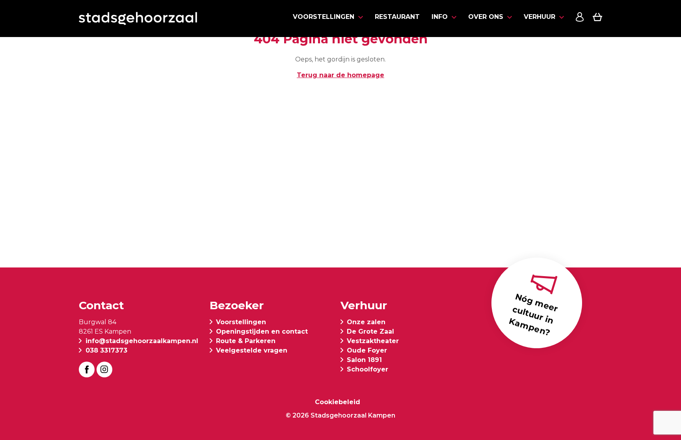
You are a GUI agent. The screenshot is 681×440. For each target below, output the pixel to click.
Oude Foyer (367, 350)
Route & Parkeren (245, 341)
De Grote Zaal (370, 331)
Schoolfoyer (367, 369)
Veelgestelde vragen (251, 350)
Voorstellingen (323, 16)
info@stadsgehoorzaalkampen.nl (142, 341)
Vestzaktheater (373, 341)
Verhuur (539, 16)
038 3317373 (106, 350)
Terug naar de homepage (340, 75)
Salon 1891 (364, 360)
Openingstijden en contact (262, 331)
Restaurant (397, 16)
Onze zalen (366, 322)
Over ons (485, 16)
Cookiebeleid (337, 402)
